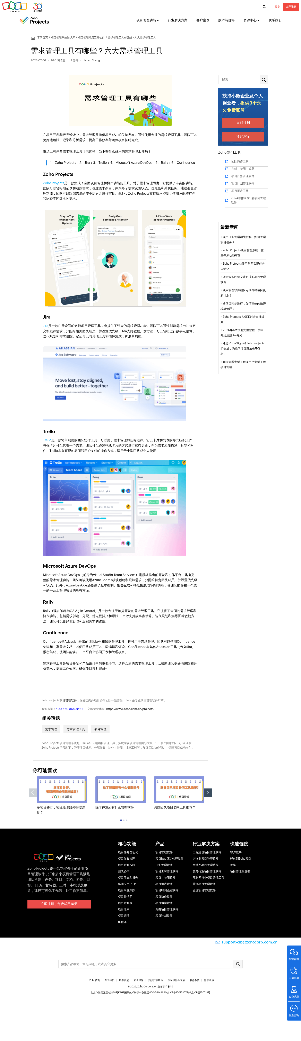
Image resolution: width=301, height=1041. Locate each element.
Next (208, 792)
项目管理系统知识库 (63, 37)
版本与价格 (226, 20)
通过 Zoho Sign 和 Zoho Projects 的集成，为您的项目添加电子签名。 (243, 348)
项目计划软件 (164, 915)
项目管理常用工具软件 (91, 37)
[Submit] (238, 964)
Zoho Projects (53, 183)
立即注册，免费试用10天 (59, 904)
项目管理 (100, 729)
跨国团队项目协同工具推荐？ (175, 807)
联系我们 (275, 20)
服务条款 (194, 980)
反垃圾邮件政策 (176, 980)
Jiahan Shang (91, 60)
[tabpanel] (62, 795)
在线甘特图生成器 (242, 168)
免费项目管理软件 (166, 909)
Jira (45, 326)
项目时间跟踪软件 (166, 890)
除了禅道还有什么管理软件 (114, 807)
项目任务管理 (126, 858)
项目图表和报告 (128, 877)
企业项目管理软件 (204, 890)
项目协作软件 (164, 896)
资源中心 (250, 20)
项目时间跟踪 (126, 865)
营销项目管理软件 (204, 884)
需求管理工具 (76, 729)
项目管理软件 (68, 700)
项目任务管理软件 (242, 176)
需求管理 (51, 729)
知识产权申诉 (155, 980)
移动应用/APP (127, 884)
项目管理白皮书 (240, 871)
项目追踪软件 (164, 903)
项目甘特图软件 (165, 877)
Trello (47, 440)
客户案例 (202, 20)
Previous (33, 792)
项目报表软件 (164, 884)
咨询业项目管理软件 (205, 858)
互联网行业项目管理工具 (208, 877)
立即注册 (291, 6)
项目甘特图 (125, 896)
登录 (277, 6)
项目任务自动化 (128, 852)
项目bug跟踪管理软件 (169, 858)
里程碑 (122, 922)
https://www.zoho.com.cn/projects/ (130, 709)
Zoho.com (23, 7)
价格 (233, 865)
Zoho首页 (94, 980)
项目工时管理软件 (166, 871)
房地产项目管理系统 (205, 865)
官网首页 (42, 37)
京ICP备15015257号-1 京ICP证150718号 (188, 992)
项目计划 (123, 909)
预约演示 (243, 136)
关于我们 (109, 980)
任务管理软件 (164, 865)
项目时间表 (125, 903)
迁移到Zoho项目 (240, 858)
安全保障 (139, 980)
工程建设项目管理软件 (207, 852)
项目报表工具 (240, 190)
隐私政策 (209, 980)
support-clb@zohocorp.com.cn (249, 942)
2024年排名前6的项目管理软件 (248, 200)
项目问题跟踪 (126, 890)
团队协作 (123, 871)
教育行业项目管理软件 (207, 871)
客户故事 (236, 852)
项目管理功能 (146, 20)
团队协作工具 (240, 161)
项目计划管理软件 (242, 183)
